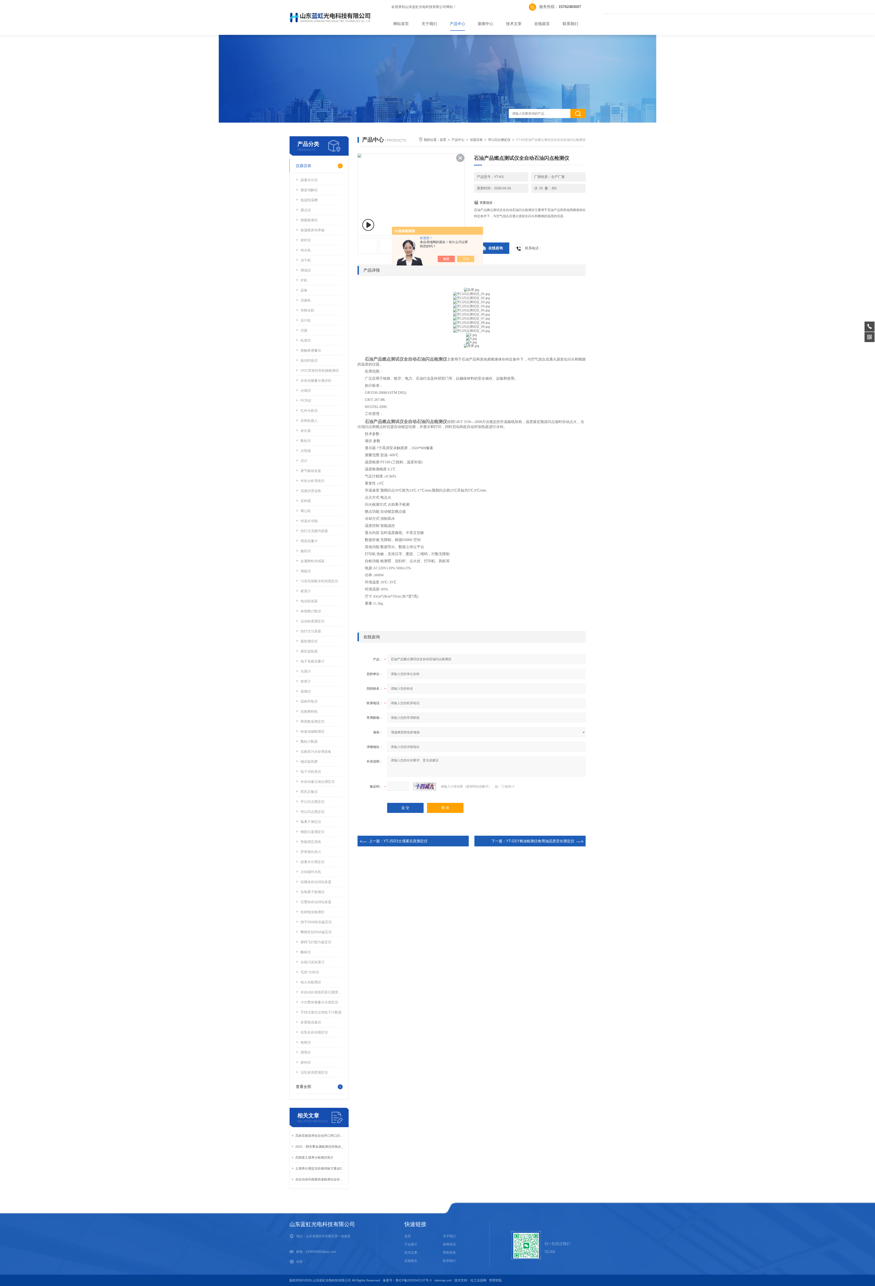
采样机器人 (309, 421)
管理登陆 (495, 1280)
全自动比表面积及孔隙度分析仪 (321, 992)
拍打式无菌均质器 (314, 531)
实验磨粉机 (309, 711)
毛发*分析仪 (310, 972)
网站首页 (401, 24)
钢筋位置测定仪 (312, 832)
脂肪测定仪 (309, 641)
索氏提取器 (309, 651)
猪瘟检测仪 (309, 220)
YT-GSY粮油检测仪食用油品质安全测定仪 (540, 841)
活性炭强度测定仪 (314, 1072)
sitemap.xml (443, 1280)
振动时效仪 (309, 360)
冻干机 (306, 260)
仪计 (304, 461)
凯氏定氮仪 (309, 792)
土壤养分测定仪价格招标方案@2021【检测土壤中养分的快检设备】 (320, 1168)
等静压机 (307, 310)
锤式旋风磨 (309, 761)
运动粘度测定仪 (312, 621)
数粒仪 (306, 441)
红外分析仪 (309, 410)
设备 (304, 290)
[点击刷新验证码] (424, 786)
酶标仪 (306, 952)
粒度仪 (306, 340)
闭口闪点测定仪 (312, 812)
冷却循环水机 (311, 872)
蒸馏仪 (306, 691)
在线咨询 (495, 248)
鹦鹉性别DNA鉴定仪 (316, 932)
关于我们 (429, 24)
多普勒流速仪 (311, 1022)
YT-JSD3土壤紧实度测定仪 (405, 841)
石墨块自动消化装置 (316, 902)
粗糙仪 (306, 1042)
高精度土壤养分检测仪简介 (314, 1157)
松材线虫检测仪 (312, 912)
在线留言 (542, 24)
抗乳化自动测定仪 (314, 1032)
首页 (443, 140)
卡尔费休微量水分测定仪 (319, 1002)
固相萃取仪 (309, 701)
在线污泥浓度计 (312, 962)
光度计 (306, 671)
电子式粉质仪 (311, 771)
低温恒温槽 (309, 200)
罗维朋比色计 (311, 852)
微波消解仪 (309, 190)
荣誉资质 (449, 1252)
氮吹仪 (306, 551)
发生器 (306, 431)
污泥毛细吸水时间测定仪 (319, 581)
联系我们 (570, 24)
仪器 (304, 330)
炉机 (304, 280)
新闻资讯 (449, 1244)
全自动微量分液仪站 (316, 380)
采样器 (306, 501)
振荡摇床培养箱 (312, 230)
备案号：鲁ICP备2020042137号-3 (407, 1280)
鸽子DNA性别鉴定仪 (316, 922)
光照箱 (306, 451)
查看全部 (303, 1087)
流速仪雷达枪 (311, 491)
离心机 (306, 511)
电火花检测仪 (311, 982)
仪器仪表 (303, 166)
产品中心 (457, 24)
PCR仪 (306, 400)
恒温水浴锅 (309, 521)
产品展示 (410, 1244)
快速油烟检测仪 (312, 731)
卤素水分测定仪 (312, 862)
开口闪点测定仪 (312, 802)
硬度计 (306, 591)
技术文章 (514, 24)
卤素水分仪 (309, 180)
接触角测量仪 (311, 350)
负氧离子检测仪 (312, 892)
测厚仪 (306, 1052)
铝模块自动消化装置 (316, 882)
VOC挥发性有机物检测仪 (320, 370)
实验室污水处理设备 (316, 751)
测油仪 (306, 270)
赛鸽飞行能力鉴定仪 (316, 942)
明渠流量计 (309, 541)
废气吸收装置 (311, 471)
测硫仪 (306, 571)
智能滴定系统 (311, 842)
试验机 (306, 300)
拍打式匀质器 (311, 631)
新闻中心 (485, 24)
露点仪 (306, 210)
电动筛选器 (309, 601)
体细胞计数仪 (311, 611)
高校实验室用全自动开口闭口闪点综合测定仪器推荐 (320, 1135)
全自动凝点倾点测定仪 (318, 781)
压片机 (306, 320)
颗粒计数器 (309, 741)
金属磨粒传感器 (312, 561)
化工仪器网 (478, 1280)
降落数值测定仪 (312, 721)
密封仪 (306, 240)
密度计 (306, 681)
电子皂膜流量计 (312, 661)
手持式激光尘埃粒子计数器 (321, 1012)
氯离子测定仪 (311, 822)
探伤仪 (306, 1062)
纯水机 (306, 250)
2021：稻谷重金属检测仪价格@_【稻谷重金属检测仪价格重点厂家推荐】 (320, 1146)
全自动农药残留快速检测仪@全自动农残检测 (320, 1179)
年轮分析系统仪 (312, 481)
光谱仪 (306, 390)
